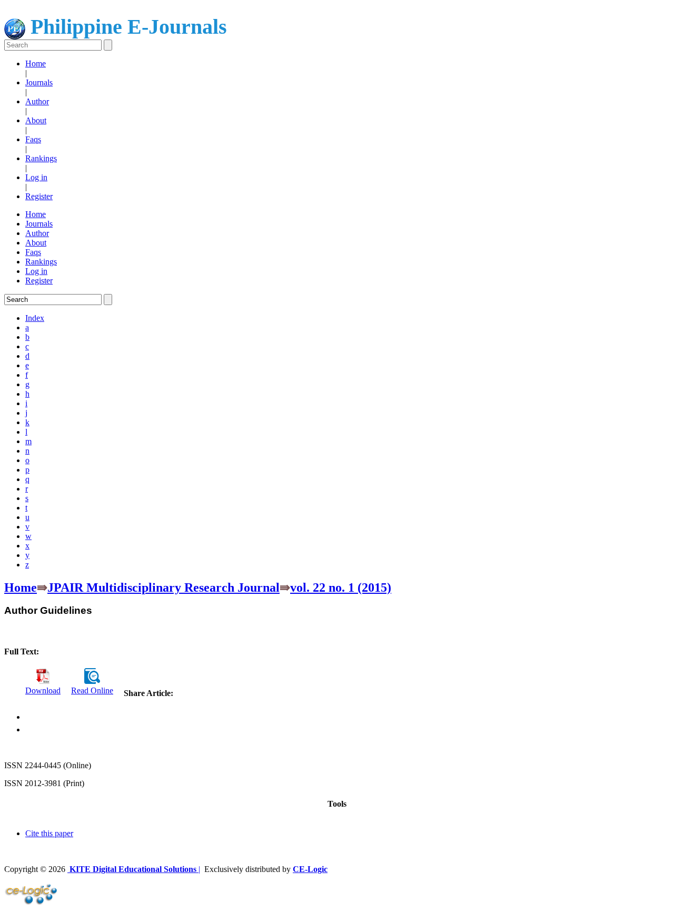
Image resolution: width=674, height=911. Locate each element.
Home (35, 63)
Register (39, 196)
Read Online (92, 690)
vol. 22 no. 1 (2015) (340, 587)
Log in (36, 177)
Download (43, 690)
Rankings (41, 158)
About (35, 120)
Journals (39, 82)
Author (37, 101)
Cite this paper (49, 833)
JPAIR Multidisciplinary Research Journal (163, 587)
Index (34, 318)
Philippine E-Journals (126, 26)
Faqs (33, 139)
